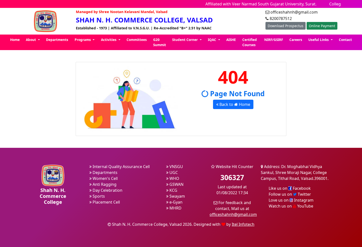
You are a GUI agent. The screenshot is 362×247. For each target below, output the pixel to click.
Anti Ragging (104, 184)
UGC (173, 172)
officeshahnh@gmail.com (233, 214)
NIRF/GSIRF (273, 39)
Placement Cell (106, 202)
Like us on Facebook (290, 188)
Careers (295, 39)
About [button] (31, 39)
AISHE (231, 39)
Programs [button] (83, 39)
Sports (98, 196)
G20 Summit (159, 42)
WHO (173, 178)
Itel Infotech (243, 224)
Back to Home (234, 104)
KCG (172, 190)
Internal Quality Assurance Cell (121, 166)
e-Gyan (175, 202)
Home (15, 39)
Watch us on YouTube (291, 206)
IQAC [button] (212, 39)
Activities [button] (109, 39)
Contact (345, 39)
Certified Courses (249, 42)
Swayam (176, 196)
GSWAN (175, 184)
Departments (57, 39)
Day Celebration (107, 190)
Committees (137, 39)
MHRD (174, 208)
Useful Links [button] (319, 39)
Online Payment (322, 25)
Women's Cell (105, 178)
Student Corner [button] (185, 39)
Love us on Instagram (291, 200)
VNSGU (175, 166)
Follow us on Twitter (290, 194)
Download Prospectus (285, 25)
